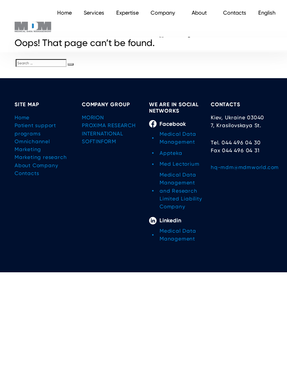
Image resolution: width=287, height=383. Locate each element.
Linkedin (170, 220)
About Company (199, 26)
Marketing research (41, 157)
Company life (163, 26)
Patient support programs (35, 129)
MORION (93, 117)
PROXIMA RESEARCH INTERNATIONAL (109, 129)
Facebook (173, 124)
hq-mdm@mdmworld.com (241, 167)
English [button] (266, 13)
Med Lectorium (179, 164)
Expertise (127, 13)
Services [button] (94, 13)
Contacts (234, 13)
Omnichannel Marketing (32, 145)
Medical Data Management (178, 138)
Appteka (171, 153)
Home (64, 13)
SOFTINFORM (99, 141)
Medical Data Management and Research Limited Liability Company (181, 190)
